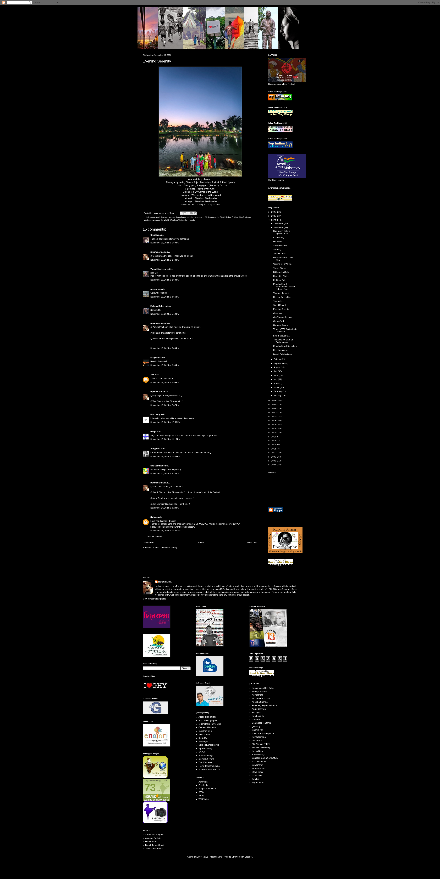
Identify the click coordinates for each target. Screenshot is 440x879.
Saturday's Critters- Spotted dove (282, 232)
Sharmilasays (258, 768)
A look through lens (207, 717)
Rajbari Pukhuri (232, 217)
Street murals (279, 253)
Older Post (252, 542)
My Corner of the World (206, 192)
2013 (274, 441)
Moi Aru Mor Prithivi (261, 744)
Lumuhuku (257, 740)
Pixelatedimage (206, 755)
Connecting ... (279, 237)
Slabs (153, 517)
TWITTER (207, 205)
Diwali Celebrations (282, 354)
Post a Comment (154, 536)
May (276, 379)
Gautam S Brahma (207, 727)
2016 (274, 428)
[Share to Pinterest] (195, 213)
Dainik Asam (151, 841)
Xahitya (255, 779)
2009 (274, 457)
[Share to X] (188, 213)
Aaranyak (203, 782)
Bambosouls (258, 716)
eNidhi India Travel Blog (210, 724)
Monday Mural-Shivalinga (285, 346)
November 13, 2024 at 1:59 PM (164, 243)
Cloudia (154, 235)
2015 (274, 432)
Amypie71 (155, 448)
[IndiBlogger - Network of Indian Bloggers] (155, 777)
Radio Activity (258, 754)
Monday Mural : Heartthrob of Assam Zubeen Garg (284, 286)
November (279, 227)
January (278, 395)
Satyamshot (257, 765)
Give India (203, 785)
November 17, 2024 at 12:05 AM (165, 530)
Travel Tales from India (209, 766)
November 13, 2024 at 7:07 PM (164, 405)
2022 (274, 404)
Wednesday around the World (206, 195)
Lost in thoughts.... (281, 336)
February (278, 391)
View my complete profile (154, 599)
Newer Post (149, 542)
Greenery (277, 313)
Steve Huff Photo (206, 759)
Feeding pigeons (281, 350)
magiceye (155, 357)
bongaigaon (181, 217)
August (277, 367)
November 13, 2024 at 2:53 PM (164, 280)
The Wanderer (205, 762)
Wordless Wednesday (206, 198)
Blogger (248, 857)
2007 (274, 465)
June (276, 375)
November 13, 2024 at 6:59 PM (164, 382)
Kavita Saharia (259, 737)
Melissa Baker (157, 306)
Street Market (279, 305)
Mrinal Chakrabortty (261, 747)
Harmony (277, 241)
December (279, 223)
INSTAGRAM (197, 205)
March (277, 387)
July (276, 371)
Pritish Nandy (258, 751)
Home (201, 542)
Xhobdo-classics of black (210, 769)
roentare (154, 289)
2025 (274, 216)
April (276, 383)
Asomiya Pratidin (153, 838)
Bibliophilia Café (281, 272)
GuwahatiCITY (205, 731)
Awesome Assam (168, 217)
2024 (274, 220)
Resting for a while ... (283, 297)
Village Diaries (280, 245)
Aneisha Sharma (260, 702)
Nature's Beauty (280, 325)
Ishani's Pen (257, 730)
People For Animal (207, 788)
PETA (201, 792)
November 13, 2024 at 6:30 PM (164, 365)
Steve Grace (257, 772)
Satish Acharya (259, 761)
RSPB (201, 796)
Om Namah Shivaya (282, 317)
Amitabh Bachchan (261, 698)
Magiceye (203, 741)
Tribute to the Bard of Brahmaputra (283, 341)
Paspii (153, 431)
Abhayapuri (155, 217)
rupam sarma (157, 252)
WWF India (204, 799)
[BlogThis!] (185, 213)
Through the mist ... (282, 293)
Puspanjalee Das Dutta (263, 688)
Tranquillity (278, 301)
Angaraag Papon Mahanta (264, 705)
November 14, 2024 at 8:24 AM (164, 473)
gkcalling (256, 726)
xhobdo (192, 220)
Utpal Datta (257, 775)
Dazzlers (256, 719)
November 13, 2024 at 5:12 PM (164, 314)
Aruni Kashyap (259, 709)
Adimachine (257, 695)
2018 (274, 420)
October (278, 359)
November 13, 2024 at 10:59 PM (165, 422)
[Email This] (182, 213)
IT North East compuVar (263, 733)
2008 (274, 461)
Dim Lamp (155, 414)
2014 (274, 437)
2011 (274, 449)
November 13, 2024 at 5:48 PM (164, 348)
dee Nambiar (156, 466)
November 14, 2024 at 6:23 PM (164, 508)
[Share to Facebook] (191, 213)
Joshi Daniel (204, 734)
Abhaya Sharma (259, 691)
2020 (274, 412)
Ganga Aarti (278, 321)
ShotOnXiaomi (245, 217)
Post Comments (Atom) (166, 547)
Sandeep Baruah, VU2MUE (265, 758)
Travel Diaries (279, 268)
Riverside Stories (281, 276)
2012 (274, 444)
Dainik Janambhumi (154, 845)
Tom (152, 374)
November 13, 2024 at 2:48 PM (164, 260)
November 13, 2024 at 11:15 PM (165, 439)
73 (150, 787)
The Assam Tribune (154, 848)
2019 (274, 416)
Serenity (277, 249)
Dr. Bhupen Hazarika (261, 723)
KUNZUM (203, 738)
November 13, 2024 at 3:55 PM (164, 297)
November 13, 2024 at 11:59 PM (165, 456)
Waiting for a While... (282, 264)
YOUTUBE (216, 205)
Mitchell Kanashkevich (209, 745)
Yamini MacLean (158, 269)
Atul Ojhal (256, 712)
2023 (274, 400)
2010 (274, 453)
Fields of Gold (279, 280)
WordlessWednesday (179, 220)
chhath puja (191, 217)
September (279, 363)
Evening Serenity (281, 309)
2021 (274, 408)
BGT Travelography (208, 720)
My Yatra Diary (205, 748)
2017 (274, 424)
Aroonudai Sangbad (154, 835)
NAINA (202, 752)
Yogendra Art (258, 782)
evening (200, 217)
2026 (274, 212)
